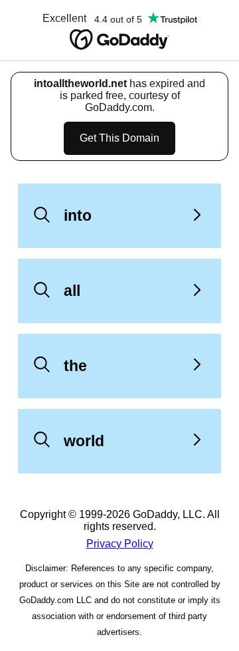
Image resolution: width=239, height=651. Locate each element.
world (84, 441)
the (75, 365)
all (72, 290)
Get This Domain (119, 138)
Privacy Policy (119, 543)
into (78, 215)
